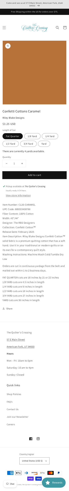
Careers (11, 424)
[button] (4, 27)
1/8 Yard (32, 136)
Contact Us (13, 409)
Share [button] (9, 308)
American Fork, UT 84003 (20, 346)
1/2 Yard (10, 143)
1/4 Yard (50, 136)
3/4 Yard (28, 143)
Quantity (7, 157)
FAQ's (10, 401)
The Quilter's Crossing (30, 484)
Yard (44, 143)
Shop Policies (14, 394)
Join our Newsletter (17, 416)
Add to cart (34, 175)
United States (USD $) (32, 460)
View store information (18, 195)
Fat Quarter (12, 136)
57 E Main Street (16, 339)
